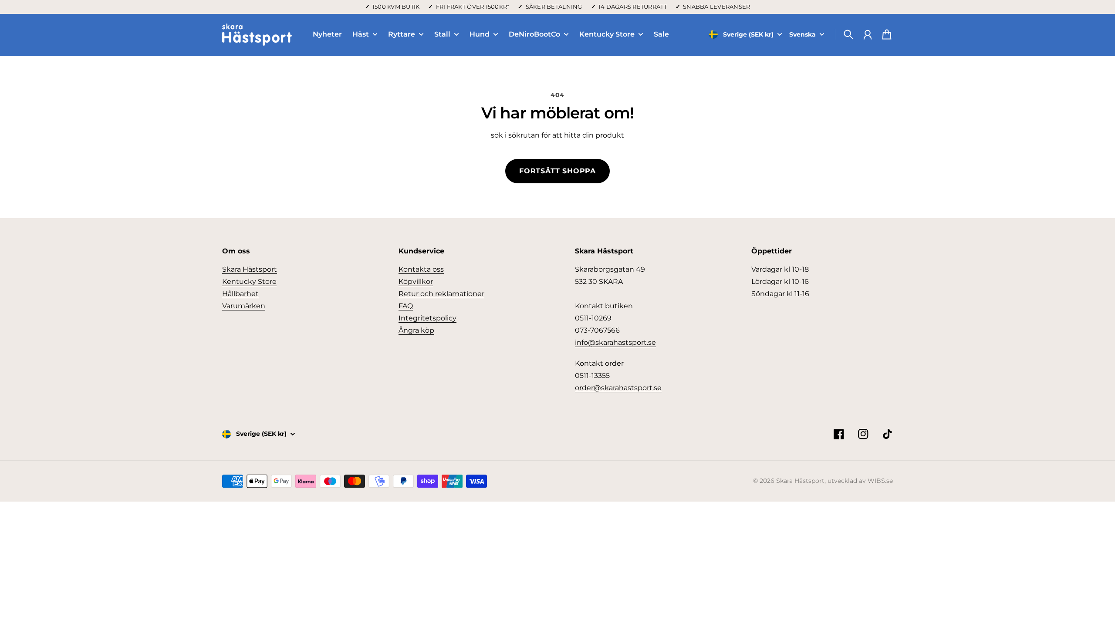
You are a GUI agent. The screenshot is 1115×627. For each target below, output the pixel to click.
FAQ (406, 306)
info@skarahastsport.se (615, 342)
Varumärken (243, 306)
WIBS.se (880, 481)
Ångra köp (416, 330)
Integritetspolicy (427, 318)
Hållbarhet (240, 294)
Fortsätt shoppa (557, 171)
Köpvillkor (416, 281)
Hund (480, 34)
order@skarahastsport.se (618, 388)
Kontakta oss (421, 269)
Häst (360, 34)
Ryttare (401, 34)
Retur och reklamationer (441, 294)
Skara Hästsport (249, 269)
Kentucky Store (607, 34)
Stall (442, 34)
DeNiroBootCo (534, 34)
